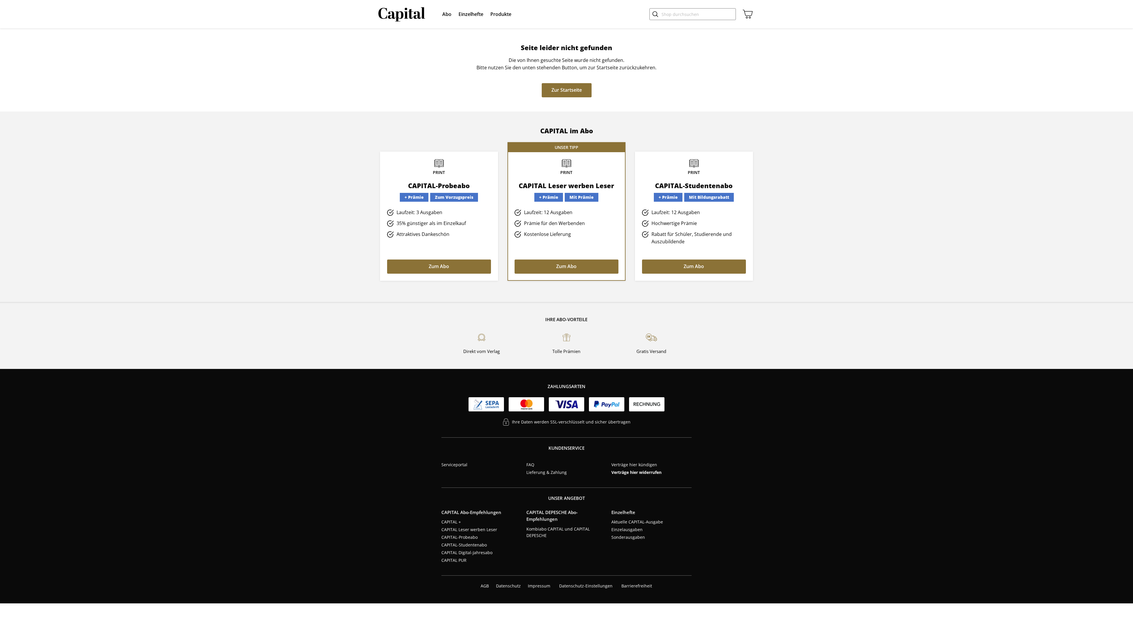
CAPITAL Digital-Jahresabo (466, 552)
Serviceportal (454, 464)
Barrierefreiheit (636, 586)
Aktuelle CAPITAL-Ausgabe (637, 522)
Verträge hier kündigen (634, 464)
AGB (485, 586)
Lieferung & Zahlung (546, 472)
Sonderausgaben (628, 537)
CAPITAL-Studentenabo (464, 545)
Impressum (539, 586)
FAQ (530, 464)
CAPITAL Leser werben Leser (469, 529)
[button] (447, 14)
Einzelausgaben (627, 529)
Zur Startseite (566, 90)
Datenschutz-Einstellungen (586, 586)
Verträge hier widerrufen (636, 472)
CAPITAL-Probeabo (459, 537)
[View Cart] (746, 14)
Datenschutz (508, 586)
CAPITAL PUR (453, 560)
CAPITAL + (451, 522)
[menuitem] (447, 14)
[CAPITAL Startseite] (403, 14)
